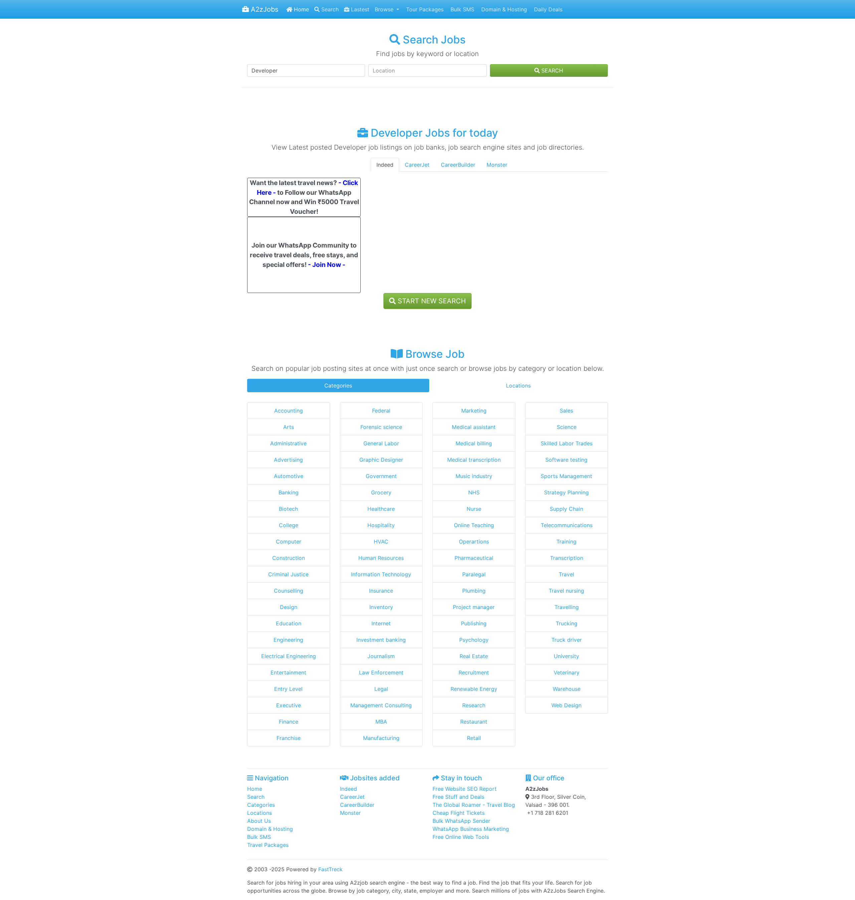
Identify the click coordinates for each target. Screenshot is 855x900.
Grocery (381, 492)
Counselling (288, 590)
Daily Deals (547, 9)
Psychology (474, 639)
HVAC (381, 541)
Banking (289, 492)
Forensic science (381, 427)
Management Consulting (381, 705)
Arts (288, 427)
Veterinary (566, 672)
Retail (474, 738)
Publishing (474, 623)
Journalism (381, 656)
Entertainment (288, 672)
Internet (381, 623)
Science (566, 427)
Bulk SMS (461, 9)
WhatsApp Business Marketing (471, 829)
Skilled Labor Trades (566, 443)
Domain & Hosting (503, 9)
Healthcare (381, 508)
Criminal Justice (288, 574)
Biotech (288, 508)
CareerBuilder (458, 164)
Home (300, 9)
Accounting (288, 410)
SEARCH (551, 70)
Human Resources (381, 558)
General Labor (381, 443)
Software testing (566, 459)
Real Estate (474, 656)
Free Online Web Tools (461, 837)
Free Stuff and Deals (458, 796)
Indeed (384, 164)
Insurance (381, 590)
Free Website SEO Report (465, 788)
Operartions (474, 541)
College (288, 525)
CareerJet (417, 164)
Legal (381, 689)
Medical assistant (474, 427)
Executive (288, 705)
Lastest (359, 9)
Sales (566, 410)
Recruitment (474, 672)
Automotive (288, 476)
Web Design (566, 705)
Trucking (566, 623)
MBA (381, 721)
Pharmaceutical (474, 558)
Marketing (474, 410)
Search (329, 9)
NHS (474, 492)
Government (381, 476)
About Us (259, 820)
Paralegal (474, 574)
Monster (497, 164)
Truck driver (566, 639)
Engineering (288, 639)
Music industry (474, 476)
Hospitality (381, 525)
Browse (385, 9)
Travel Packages (268, 845)
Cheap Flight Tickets (459, 812)
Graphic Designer (381, 459)
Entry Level (288, 689)
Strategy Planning (566, 492)
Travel (566, 574)
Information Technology (381, 574)
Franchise (289, 738)
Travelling (566, 607)
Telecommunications (566, 525)
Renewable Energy (474, 689)
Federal (381, 410)
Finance (288, 721)
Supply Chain (566, 508)
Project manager (474, 607)
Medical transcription (474, 459)
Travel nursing (566, 590)
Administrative (288, 443)
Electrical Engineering (288, 656)
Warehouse (566, 689)
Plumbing (474, 590)
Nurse (474, 508)
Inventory (381, 607)
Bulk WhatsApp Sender (461, 820)
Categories (338, 385)
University (566, 656)
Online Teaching (474, 525)
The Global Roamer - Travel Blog (474, 804)
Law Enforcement (381, 672)
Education (288, 623)
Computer (288, 541)
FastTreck (330, 869)
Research (473, 705)
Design (288, 607)
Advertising (288, 459)
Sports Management (566, 476)
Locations (518, 385)
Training (566, 541)
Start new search (431, 301)
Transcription (566, 558)
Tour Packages (424, 9)
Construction (288, 558)
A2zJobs (263, 9)
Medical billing (474, 443)
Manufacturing (381, 738)
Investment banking (381, 639)
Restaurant (473, 721)
